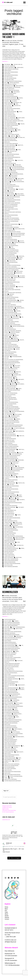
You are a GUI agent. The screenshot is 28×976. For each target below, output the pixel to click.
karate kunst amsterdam (10, 304)
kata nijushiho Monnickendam (11, 406)
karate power (7, 674)
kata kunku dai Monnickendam (11, 250)
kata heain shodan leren (10, 139)
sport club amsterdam (9, 460)
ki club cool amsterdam (9, 333)
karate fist (6, 662)
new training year (8, 651)
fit (18, 645)
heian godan (7, 469)
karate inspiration (19, 431)
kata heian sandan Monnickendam (12, 517)
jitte (16, 309)
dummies (6, 175)
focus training (16, 732)
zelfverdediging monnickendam (11, 461)
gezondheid (7, 210)
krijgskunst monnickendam (10, 140)
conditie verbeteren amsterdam (11, 90)
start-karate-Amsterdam (10, 768)
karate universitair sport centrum (12, 231)
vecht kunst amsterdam (9, 394)
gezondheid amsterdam (9, 149)
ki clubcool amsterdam (9, 476)
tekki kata (6, 167)
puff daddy (17, 365)
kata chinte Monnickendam (10, 385)
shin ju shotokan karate (9, 434)
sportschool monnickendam (11, 224)
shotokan (20, 40)
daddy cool (15, 463)
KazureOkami (7, 475)
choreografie (7, 508)
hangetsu (6, 213)
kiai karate (14, 101)
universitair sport (8, 309)
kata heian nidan (8, 107)
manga (22, 548)
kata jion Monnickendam (18, 169)
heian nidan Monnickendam (10, 339)
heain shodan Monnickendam (11, 560)
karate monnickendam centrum (11, 186)
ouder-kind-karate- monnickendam (12, 657)
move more (6, 627)
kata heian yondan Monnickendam (12, 563)
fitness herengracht (9, 511)
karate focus (15, 695)
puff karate (21, 507)
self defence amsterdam (9, 388)
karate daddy (19, 271)
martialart (5, 44)
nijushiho (11, 294)
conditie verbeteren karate (10, 399)
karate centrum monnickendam (11, 492)
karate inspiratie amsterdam (10, 479)
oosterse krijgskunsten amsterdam (12, 268)
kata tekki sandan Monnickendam (12, 196)
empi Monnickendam (9, 545)
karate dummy (7, 391)
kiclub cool (20, 160)
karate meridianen (8, 320)
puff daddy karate (8, 552)
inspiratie (6, 336)
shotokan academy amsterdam (11, 227)
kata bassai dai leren (9, 155)
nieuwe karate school (9, 160)
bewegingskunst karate (9, 146)
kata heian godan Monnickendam (12, 470)
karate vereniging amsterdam (11, 346)
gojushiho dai (17, 105)
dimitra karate (7, 70)
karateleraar (15, 525)
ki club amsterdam (8, 539)
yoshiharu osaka (8, 365)
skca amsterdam (19, 527)
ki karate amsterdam (9, 67)
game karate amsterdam (9, 429)
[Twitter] (15, 878)
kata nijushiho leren (9, 79)
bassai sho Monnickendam (10, 499)
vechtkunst (7, 367)
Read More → (5, 61)
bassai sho (18, 371)
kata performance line (9, 178)
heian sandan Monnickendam (11, 75)
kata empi (18, 310)
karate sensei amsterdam (10, 397)
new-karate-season (8, 668)
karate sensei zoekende (9, 274)
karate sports (7, 753)
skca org (21, 452)
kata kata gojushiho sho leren (11, 251)
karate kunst (7, 102)
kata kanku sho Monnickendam (11, 218)
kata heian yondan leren (18, 234)
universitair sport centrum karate (12, 324)
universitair (7, 400)
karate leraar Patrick (9, 542)
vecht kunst (12, 190)
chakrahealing (15, 367)
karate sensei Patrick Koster (10, 368)
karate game (21, 476)
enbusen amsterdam (8, 207)
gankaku (18, 419)
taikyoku (6, 247)
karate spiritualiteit (9, 271)
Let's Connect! (10, 925)
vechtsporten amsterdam (10, 97)
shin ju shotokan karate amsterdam (12, 292)
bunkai (20, 111)
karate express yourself (9, 744)
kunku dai (6, 181)
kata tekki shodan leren (9, 501)
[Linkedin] (12, 878)
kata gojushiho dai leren (10, 387)
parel (17, 104)
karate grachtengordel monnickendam (13, 536)
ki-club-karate (7, 713)
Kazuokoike (7, 504)
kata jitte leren (7, 519)
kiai (22, 317)
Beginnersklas (5, 809)
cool (19, 315)
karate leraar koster (9, 88)
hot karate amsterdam (9, 145)
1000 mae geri (18, 164)
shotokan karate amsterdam (11, 143)
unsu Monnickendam (17, 469)
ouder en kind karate (9, 756)
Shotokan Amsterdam (9, 254)
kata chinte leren (8, 126)
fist (22, 645)
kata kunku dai (7, 216)
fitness (14, 475)
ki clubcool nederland (19, 428)
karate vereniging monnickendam (12, 390)
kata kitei (6, 358)
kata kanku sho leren (9, 534)
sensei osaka (7, 463)
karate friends (7, 640)
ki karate (16, 621)
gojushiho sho (13, 151)
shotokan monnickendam (10, 549)
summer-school (8, 761)
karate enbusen (7, 242)
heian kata (6, 384)
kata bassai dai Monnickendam (11, 341)
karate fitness (18, 522)
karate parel (19, 557)
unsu (5, 484)
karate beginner (8, 709)
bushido (6, 332)
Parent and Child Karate (9, 742)
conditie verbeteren (8, 432)
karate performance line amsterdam (12, 306)
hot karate (20, 189)
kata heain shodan (8, 531)
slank (18, 542)
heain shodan (12, 260)
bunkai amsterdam (8, 349)
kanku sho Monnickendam (18, 181)
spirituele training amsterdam (11, 446)
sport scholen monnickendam (11, 361)
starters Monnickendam (9, 758)
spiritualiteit (16, 317)
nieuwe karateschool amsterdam (12, 347)
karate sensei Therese (17, 496)
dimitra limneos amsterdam (10, 417)
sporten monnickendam (17, 174)
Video (6, 912)
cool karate (7, 317)
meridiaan (6, 525)
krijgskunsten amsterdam (10, 111)
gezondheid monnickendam (10, 276)
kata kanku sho (21, 137)
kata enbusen (7, 350)
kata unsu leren (8, 487)
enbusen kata (19, 272)
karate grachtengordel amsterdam (12, 330)
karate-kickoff (19, 751)
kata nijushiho (7, 183)
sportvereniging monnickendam (11, 634)
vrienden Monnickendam (10, 642)
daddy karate (14, 175)
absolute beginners (8, 703)
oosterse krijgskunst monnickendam (12, 81)
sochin (18, 514)
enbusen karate (7, 396)
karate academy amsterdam (10, 177)
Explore (7, 904)
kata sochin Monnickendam (10, 312)
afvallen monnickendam (10, 370)
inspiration (15, 380)
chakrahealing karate (9, 466)
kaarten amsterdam (8, 288)
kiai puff (22, 241)
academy (18, 349)
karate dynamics (18, 729)
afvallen (6, 291)
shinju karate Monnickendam (11, 72)
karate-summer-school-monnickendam (13, 733)
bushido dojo (7, 91)
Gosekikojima (21, 460)
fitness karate (7, 428)
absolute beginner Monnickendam (12, 774)
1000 (18, 466)
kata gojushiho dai (8, 327)
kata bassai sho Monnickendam (11, 486)
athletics (16, 747)
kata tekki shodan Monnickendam (12, 108)
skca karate (7, 543)
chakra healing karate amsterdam (12, 289)
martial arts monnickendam (10, 128)
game (5, 190)
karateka (21, 300)
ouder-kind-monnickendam (10, 691)
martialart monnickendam (18, 411)
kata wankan (7, 234)
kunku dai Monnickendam (10, 403)
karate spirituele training (10, 84)
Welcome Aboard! (11, 947)
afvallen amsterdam (9, 382)
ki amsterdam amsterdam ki (10, 447)
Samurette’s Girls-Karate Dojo (9, 810)
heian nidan (7, 326)
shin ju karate (20, 193)
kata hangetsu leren (9, 423)
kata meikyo (22, 499)
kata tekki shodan (8, 405)
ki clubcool (7, 524)
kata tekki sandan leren (9, 298)
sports (22, 678)
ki (23, 268)
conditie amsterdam (9, 353)
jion (19, 136)
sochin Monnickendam (9, 137)
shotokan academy (8, 272)
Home (6, 907)
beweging (15, 131)
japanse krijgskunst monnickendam (12, 236)
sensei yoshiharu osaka (9, 114)
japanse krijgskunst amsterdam (11, 409)
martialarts (7, 142)
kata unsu (11, 484)
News (6, 909)
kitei (12, 247)
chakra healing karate (9, 148)
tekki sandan (7, 233)
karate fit (16, 761)
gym (16, 377)
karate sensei (21, 178)
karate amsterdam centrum (10, 520)
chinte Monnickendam (16, 454)
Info (6, 910)
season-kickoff (21, 684)
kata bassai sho (19, 545)
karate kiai (20, 286)
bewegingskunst (19, 539)
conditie (6, 498)
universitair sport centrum (10, 355)
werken (6, 136)
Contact (7, 919)
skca (5, 260)
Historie (7, 917)
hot (21, 224)
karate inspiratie (8, 164)
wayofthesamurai (8, 377)
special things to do (9, 669)
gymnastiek (14, 336)
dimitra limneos (20, 307)
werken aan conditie (9, 481)
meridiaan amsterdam (19, 242)
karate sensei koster (19, 228)
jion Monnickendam (8, 310)
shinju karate (7, 338)
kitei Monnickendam (8, 94)
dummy (18, 129)
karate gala (21, 449)
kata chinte (6, 263)
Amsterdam (5, 42)
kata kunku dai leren (9, 198)
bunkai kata (21, 256)
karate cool (7, 131)
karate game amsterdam (9, 116)
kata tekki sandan (8, 295)
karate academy (8, 161)
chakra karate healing (9, 556)
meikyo (13, 384)
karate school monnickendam (11, 269)
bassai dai (6, 454)
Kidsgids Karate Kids (7, 806)
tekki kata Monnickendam (10, 122)
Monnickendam (14, 42)
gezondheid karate (15, 416)
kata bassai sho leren (9, 440)
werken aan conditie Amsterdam (11, 119)
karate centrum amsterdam (10, 444)
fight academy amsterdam (10, 257)
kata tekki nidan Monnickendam (11, 154)
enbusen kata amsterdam (10, 163)
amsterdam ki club (8, 85)
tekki (5, 195)
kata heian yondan (20, 195)
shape (11, 777)
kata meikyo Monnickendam (10, 457)
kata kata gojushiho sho (10, 279)
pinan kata (15, 338)
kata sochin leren (8, 565)
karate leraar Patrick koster (11, 209)
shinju (19, 149)
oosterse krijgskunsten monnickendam (13, 425)
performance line (17, 102)
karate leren (7, 732)
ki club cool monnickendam (10, 204)
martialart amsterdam (9, 364)
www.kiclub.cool (6, 819)
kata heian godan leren (9, 280)
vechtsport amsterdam (9, 285)
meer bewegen (19, 636)
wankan (11, 195)
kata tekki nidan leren (9, 472)
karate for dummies (19, 537)
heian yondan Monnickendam (11, 530)
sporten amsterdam (14, 82)
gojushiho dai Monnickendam (11, 373)
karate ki (6, 686)
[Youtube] (18, 878)
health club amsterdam (18, 467)
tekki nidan (6, 356)
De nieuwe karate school (10, 256)
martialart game (8, 335)
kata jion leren (7, 342)
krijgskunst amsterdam (9, 315)
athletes (6, 762)
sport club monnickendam (10, 300)
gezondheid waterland (9, 323)
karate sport (7, 773)
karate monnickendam (9, 201)
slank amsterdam (8, 527)
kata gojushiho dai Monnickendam (12, 265)
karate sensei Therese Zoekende (11, 321)
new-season (7, 700)
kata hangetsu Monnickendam (11, 297)
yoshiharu (6, 101)
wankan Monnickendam (9, 562)
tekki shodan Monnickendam (11, 215)
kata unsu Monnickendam (10, 78)
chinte (13, 543)
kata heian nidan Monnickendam (11, 422)
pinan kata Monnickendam (10, 435)
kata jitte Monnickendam (10, 533)
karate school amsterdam (10, 266)
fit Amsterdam (15, 700)
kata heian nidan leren (9, 546)
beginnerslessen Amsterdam (10, 722)
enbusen (17, 335)
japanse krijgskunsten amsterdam (12, 362)
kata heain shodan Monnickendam (12, 455)
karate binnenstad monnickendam (12, 199)
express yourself (18, 713)
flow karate (7, 380)
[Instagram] (5, 878)
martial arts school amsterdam (11, 219)
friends (17, 651)
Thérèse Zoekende (8, 443)
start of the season (8, 636)
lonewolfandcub (8, 522)
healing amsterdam (8, 192)
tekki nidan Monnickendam (18, 167)
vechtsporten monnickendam (11, 489)
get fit (5, 776)
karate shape (7, 724)
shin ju (18, 382)
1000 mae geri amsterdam (10, 244)
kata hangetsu (7, 374)
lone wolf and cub (17, 64)
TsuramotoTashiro (8, 283)
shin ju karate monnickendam (11, 245)
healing (6, 416)
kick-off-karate (7, 621)
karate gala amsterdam (9, 117)
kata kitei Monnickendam (10, 329)
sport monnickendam (9, 129)
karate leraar (21, 117)
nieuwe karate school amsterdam (12, 203)
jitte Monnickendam (16, 356)
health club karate (8, 419)
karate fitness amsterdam (10, 452)
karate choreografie (9, 554)
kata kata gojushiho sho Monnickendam (13, 359)
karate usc (12, 136)
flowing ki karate (8, 431)
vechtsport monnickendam (10, 239)
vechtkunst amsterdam (9, 464)
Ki (4, 40)
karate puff (20, 145)
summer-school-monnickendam (11, 704)
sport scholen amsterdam (10, 344)
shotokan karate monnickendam (12, 99)
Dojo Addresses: (9, 951)
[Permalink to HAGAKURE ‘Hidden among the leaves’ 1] (14, 29)
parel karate (7, 467)
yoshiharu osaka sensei (9, 412)
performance (7, 64)
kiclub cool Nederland (9, 66)
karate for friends (8, 656)
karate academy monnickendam (11, 318)
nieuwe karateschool (9, 113)
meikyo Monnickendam (9, 248)
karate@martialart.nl (11, 928)
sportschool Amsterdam (10, 171)
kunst (20, 495)
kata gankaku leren (8, 110)
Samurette (6, 174)
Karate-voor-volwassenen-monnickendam (14, 675)
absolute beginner (8, 716)
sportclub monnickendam (10, 253)
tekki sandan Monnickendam (10, 123)
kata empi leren (17, 374)
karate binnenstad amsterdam (11, 548)
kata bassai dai (7, 437)
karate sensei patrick (9, 307)
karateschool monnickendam (11, 221)
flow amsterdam (8, 228)
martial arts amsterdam (9, 189)
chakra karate (20, 67)
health (12, 498)
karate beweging (19, 85)
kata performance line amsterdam (12, 87)
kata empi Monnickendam (10, 438)
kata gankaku (21, 384)
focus (15, 709)
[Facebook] (8, 878)
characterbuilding (8, 187)
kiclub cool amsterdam (9, 286)
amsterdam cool (8, 225)
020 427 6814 (9, 930)
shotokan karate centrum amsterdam (13, 166)
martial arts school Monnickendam (12, 314)
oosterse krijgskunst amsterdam (12, 408)
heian (5, 294)
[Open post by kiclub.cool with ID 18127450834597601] (14, 846)
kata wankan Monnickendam (10, 96)
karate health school (9, 514)
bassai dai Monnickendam (19, 233)
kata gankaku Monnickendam (11, 125)
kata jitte (22, 339)
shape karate (7, 630)
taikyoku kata (21, 482)
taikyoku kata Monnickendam (11, 402)
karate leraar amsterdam (10, 352)
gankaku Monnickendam (19, 277)
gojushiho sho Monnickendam (11, 420)
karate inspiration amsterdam (11, 69)
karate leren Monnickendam (10, 625)
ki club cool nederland (9, 379)
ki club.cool (9, 40)
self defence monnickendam (10, 172)
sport (19, 758)
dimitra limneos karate (9, 230)
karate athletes (8, 770)
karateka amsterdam (9, 551)
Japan (16, 44)
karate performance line (10, 510)
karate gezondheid (8, 557)
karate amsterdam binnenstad (11, 473)
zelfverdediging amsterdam (10, 505)
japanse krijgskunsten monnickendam (13, 502)
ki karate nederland (17, 524)
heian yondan (7, 277)
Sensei (6, 915)
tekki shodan (7, 73)
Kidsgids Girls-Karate (7, 807)
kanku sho (21, 435)
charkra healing (8, 133)
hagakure (11, 44)
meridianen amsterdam (9, 540)
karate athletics (8, 680)
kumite (4, 599)
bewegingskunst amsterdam (10, 206)
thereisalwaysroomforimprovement (12, 426)
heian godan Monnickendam (10, 262)
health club (18, 180)
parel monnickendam (9, 513)
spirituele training (15, 332)
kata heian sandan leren (9, 184)
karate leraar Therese (9, 450)
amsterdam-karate (19, 736)
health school (7, 105)
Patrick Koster (7, 490)
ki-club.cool (7, 222)
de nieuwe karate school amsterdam (12, 301)
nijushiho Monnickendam (18, 326)
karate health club (8, 371)
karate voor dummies (9, 493)
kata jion (22, 123)
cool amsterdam (8, 414)
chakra (20, 257)
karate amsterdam (8, 158)
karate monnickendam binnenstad (12, 157)
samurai (21, 97)
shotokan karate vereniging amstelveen (13, 120)
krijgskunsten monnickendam (11, 458)
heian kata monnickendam (10, 528)
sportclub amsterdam (9, 441)
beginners (6, 695)
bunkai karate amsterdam (10, 495)
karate (14, 40)
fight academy (18, 414)
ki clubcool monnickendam (10, 241)
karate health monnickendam (11, 559)
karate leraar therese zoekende (11, 134)
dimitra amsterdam (8, 180)
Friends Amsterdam (8, 738)
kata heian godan (8, 76)
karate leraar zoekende (9, 259)
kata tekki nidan (8, 152)
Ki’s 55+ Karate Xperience (8, 812)
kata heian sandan (8, 516)
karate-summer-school (9, 718)
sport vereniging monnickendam (11, 282)
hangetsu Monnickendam (10, 93)
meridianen (6, 496)
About (6, 914)
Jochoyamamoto (8, 237)
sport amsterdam (8, 537)
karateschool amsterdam (10, 376)
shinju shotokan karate (9, 482)
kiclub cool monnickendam (10, 393)
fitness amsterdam (8, 104)
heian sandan (16, 91)
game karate (21, 379)
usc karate (22, 276)
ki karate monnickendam (10, 449)
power (17, 716)
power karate (21, 689)
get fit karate (19, 703)
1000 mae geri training (9, 193)
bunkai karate (7, 303)
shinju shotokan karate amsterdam (12, 212)
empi (18, 498)
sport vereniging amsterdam (11, 566)
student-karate (7, 729)
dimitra (19, 259)
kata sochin (7, 169)
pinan (5, 151)
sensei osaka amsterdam (9, 507)
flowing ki (6, 478)
